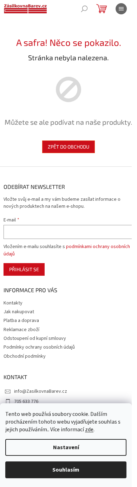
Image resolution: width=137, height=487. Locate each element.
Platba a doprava (21, 320)
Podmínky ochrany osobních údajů (39, 347)
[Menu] (121, 9)
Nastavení (66, 447)
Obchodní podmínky (25, 356)
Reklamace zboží (21, 329)
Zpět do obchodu (68, 147)
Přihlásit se (24, 269)
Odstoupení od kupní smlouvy (35, 338)
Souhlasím (65, 470)
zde (89, 429)
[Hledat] (84, 9)
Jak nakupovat (19, 311)
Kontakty (13, 303)
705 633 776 (26, 401)
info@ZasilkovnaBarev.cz (40, 391)
